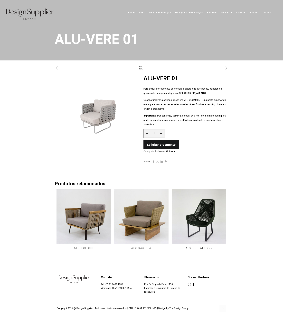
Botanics (212, 12)
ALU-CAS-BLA (141, 248)
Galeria (240, 12)
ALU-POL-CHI (83, 248)
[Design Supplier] (32, 14)
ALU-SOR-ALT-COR (199, 248)
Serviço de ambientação (189, 12)
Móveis (225, 12)
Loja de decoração (160, 12)
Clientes (253, 12)
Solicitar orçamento (161, 145)
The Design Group (179, 308)
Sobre (141, 12)
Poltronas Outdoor (165, 151)
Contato (266, 12)
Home (131, 12)
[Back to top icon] (222, 308)
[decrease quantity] (147, 133)
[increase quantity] (161, 133)
